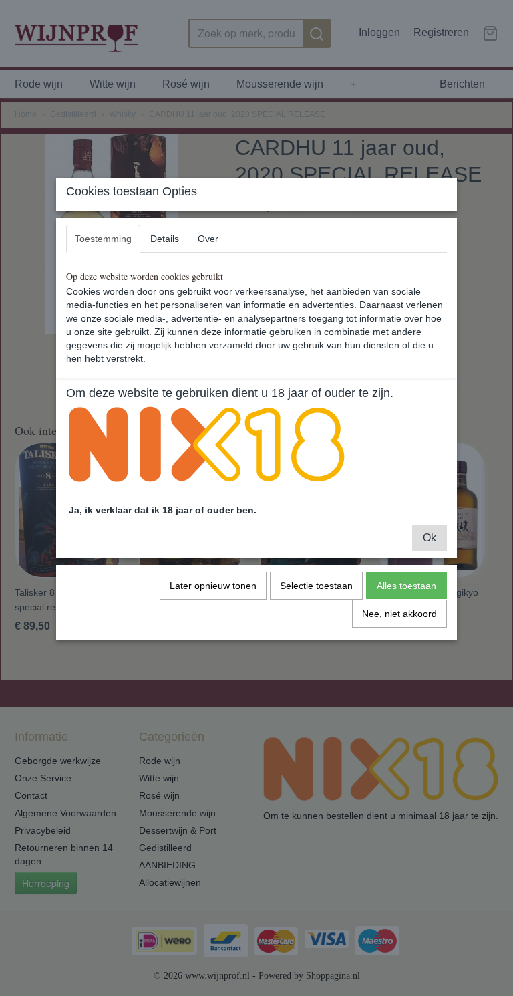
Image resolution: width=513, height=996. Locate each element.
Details (164, 238)
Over (208, 238)
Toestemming (103, 238)
